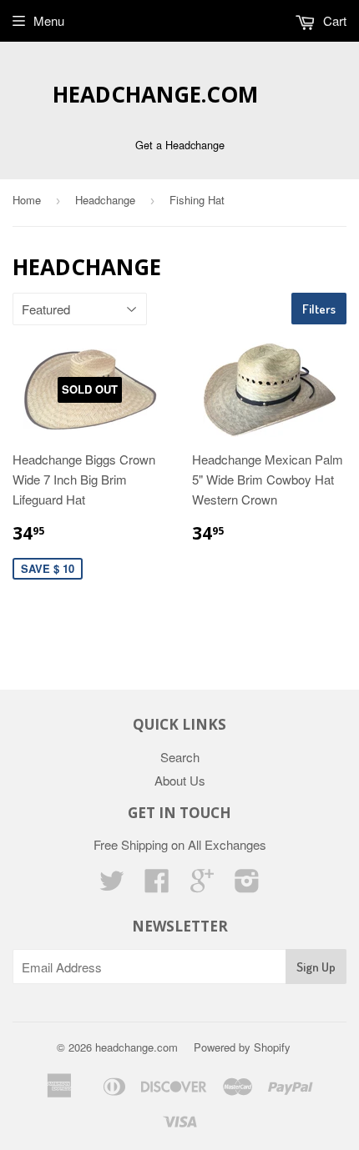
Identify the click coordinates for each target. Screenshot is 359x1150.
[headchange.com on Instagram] (247, 885)
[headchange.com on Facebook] (156, 885)
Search (180, 757)
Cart (333, 20)
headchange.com (155, 94)
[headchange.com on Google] (202, 885)
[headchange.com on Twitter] (111, 885)
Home (27, 200)
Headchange (105, 200)
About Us (179, 780)
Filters (319, 309)
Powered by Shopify (242, 1047)
